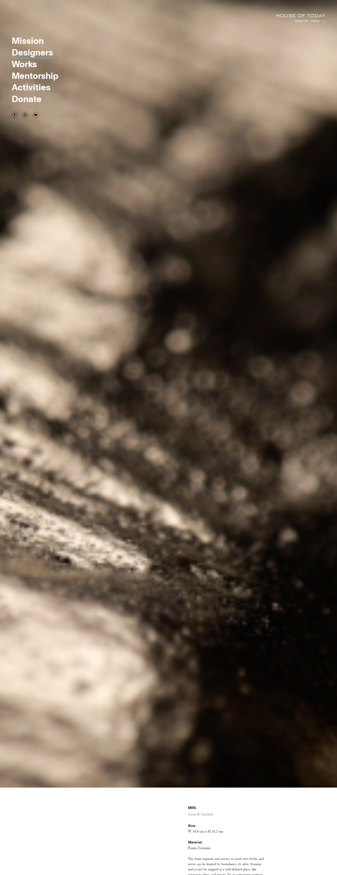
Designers (32, 52)
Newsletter (301, 21)
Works (24, 64)
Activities (31, 87)
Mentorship (35, 75)
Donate (27, 98)
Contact (315, 21)
